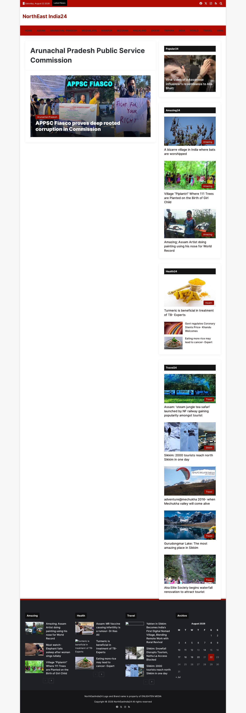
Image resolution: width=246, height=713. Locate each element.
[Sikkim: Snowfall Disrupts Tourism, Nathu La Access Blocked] (135, 653)
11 (185, 650)
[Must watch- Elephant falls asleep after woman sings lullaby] (34, 649)
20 (198, 657)
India (182, 30)
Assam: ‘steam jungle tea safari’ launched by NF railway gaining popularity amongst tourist (187, 411)
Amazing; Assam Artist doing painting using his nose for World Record (188, 246)
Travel (207, 30)
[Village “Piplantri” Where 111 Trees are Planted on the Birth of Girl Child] (34, 666)
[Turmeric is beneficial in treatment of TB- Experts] (84, 646)
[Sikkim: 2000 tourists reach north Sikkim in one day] (135, 670)
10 (179, 650)
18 (185, 657)
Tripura (169, 30)
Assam (41, 30)
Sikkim (155, 30)
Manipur (106, 30)
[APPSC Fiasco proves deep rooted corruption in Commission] (90, 106)
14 (204, 650)
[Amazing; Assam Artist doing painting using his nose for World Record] (34, 628)
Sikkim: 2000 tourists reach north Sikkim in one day (158, 669)
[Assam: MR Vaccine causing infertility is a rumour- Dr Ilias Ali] (84, 628)
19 (192, 657)
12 (192, 650)
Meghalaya (89, 30)
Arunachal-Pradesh (63, 30)
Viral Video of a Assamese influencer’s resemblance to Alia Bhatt (189, 84)
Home (28, 30)
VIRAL (220, 30)
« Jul (178, 677)
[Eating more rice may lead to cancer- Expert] (173, 343)
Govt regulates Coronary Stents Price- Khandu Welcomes (200, 327)
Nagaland (139, 30)
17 (179, 657)
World (194, 30)
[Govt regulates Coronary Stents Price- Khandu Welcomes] (173, 328)
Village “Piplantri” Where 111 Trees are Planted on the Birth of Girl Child (189, 198)
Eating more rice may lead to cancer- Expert (106, 662)
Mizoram (122, 30)
